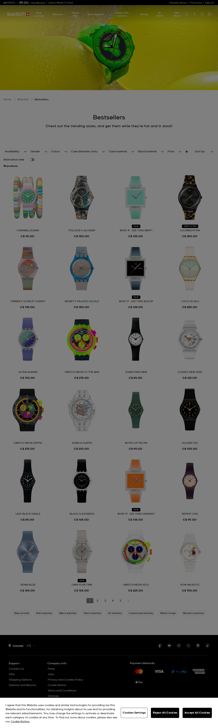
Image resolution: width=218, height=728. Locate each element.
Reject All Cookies (165, 712)
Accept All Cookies (197, 712)
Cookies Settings (134, 712)
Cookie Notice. (20, 721)
